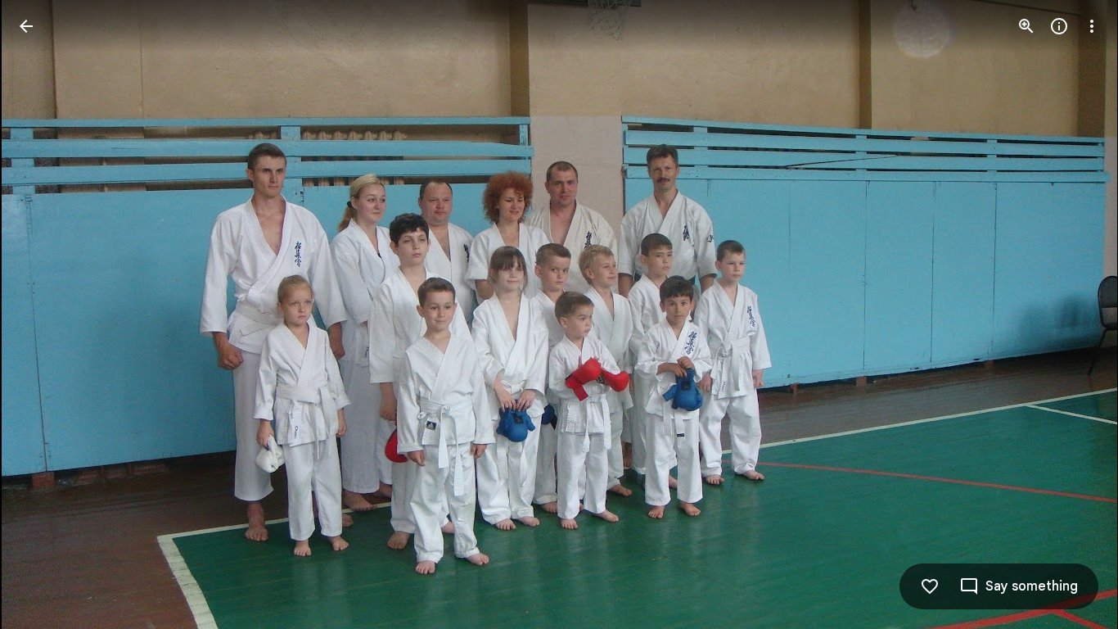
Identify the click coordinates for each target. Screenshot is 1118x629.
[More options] (1091, 26)
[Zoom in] (1026, 26)
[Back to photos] (26, 26)
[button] (46, 314)
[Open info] (1059, 26)
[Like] (930, 586)
